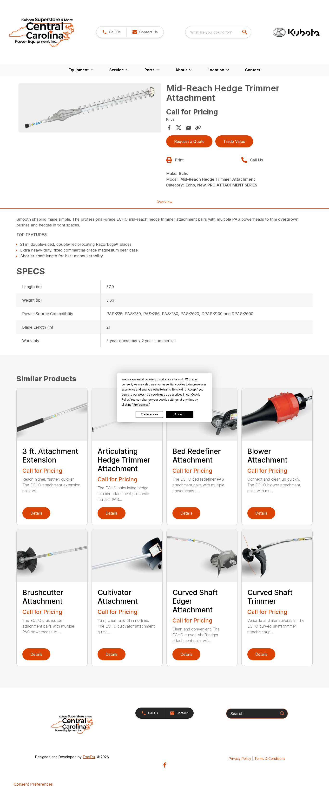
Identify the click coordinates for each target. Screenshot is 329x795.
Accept (180, 414)
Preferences (149, 414)
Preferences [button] (141, 404)
